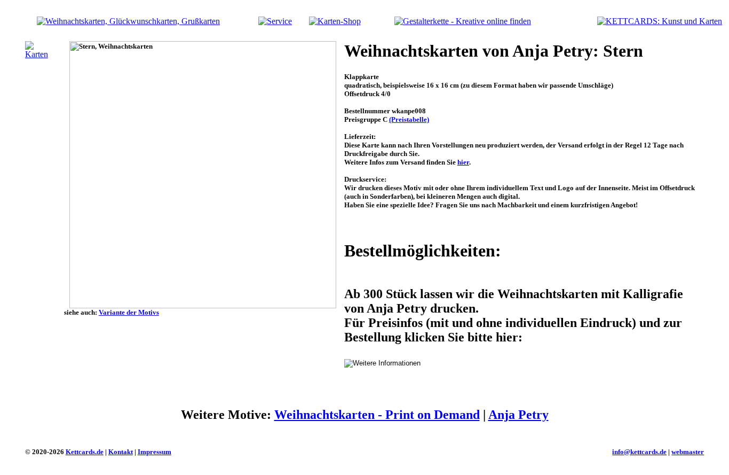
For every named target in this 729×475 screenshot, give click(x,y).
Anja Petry (518, 415)
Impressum (154, 452)
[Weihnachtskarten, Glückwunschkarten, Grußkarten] (128, 21)
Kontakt (120, 452)
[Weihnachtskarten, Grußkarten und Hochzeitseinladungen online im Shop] (335, 21)
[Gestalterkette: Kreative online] (462, 21)
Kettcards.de (85, 452)
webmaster (687, 452)
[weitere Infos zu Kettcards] (275, 21)
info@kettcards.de (639, 452)
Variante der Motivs (129, 312)
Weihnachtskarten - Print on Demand (377, 415)
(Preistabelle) (409, 119)
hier (463, 162)
